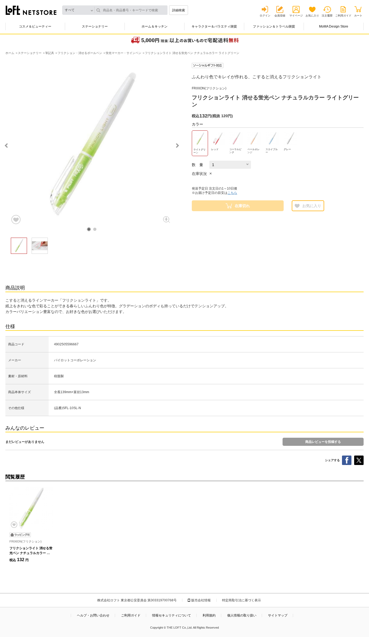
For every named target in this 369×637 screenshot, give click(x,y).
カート (358, 15)
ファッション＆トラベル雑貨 (274, 26)
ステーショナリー (95, 26)
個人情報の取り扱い (241, 615)
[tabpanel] (92, 144)
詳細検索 (178, 10)
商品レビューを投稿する (323, 442)
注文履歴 (327, 15)
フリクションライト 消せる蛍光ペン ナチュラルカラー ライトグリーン (30, 553)
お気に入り (312, 15)
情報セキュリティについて (171, 615)
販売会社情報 (201, 600)
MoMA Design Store (333, 26)
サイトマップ (277, 615)
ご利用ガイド (343, 15)
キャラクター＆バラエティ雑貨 (214, 26)
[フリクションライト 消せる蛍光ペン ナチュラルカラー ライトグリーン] (31, 508)
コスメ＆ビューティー (35, 26)
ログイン (265, 15)
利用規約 (209, 615)
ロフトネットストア (31, 10)
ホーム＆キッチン (154, 26)
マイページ (296, 15)
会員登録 (279, 15)
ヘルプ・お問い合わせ (93, 615)
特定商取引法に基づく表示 (241, 600)
